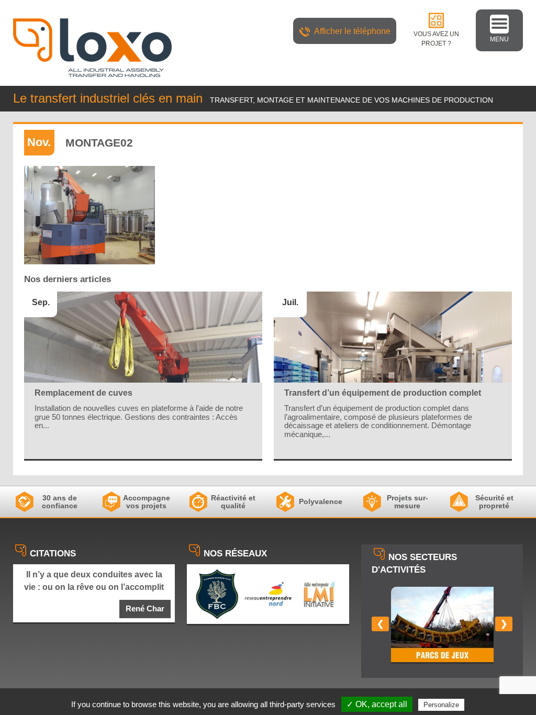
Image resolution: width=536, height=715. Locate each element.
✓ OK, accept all (377, 704)
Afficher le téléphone (352, 31)
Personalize (441, 705)
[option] (442, 625)
